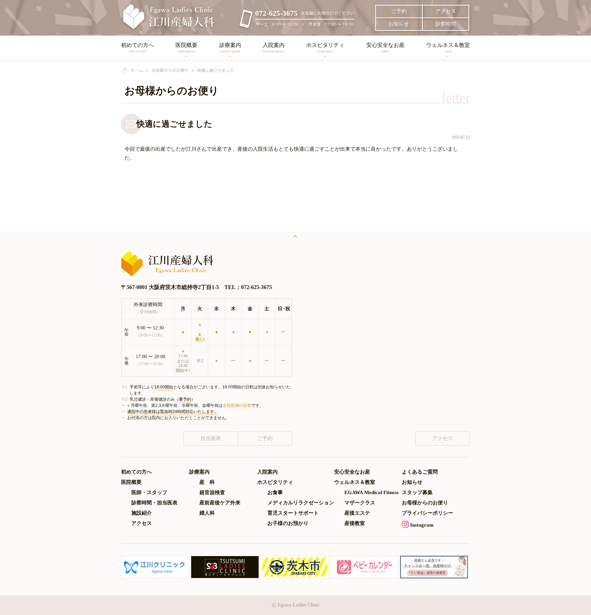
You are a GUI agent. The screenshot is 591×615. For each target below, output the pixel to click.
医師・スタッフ (149, 492)
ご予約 (399, 11)
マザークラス (359, 502)
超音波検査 (212, 492)
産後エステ (357, 513)
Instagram (421, 525)
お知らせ (399, 24)
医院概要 (186, 47)
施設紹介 (141, 513)
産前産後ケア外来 (219, 502)
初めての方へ (137, 47)
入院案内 (274, 47)
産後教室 (354, 523)
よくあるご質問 (420, 472)
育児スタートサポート (293, 513)
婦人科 (207, 513)
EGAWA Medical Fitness (371, 492)
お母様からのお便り (425, 502)
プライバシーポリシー (427, 513)
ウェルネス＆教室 (448, 47)
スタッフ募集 (417, 492)
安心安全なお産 (385, 47)
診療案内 (230, 47)
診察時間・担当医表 (154, 502)
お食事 (275, 492)
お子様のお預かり (287, 523)
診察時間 (445, 24)
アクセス (445, 11)
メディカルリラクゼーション (300, 502)
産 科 (207, 482)
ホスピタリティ (325, 47)
